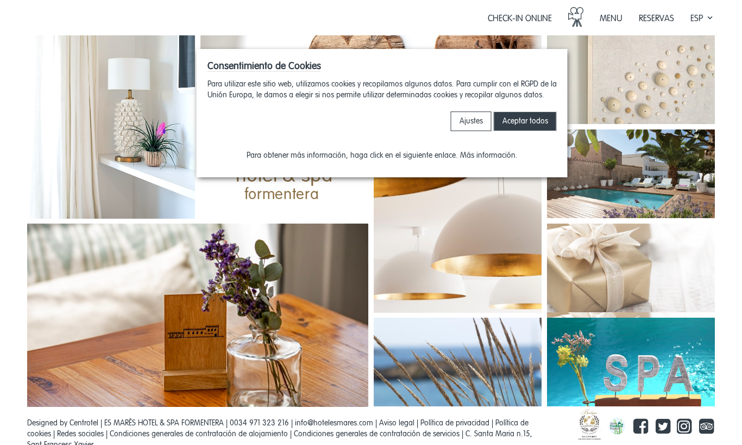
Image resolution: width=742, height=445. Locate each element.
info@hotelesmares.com (334, 423)
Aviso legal (396, 423)
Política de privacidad (454, 423)
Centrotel (84, 423)
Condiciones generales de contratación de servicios (377, 434)
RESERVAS (656, 19)
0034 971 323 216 (259, 423)
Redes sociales (80, 434)
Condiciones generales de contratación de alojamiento (199, 434)
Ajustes (471, 121)
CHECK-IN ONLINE (520, 19)
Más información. (489, 155)
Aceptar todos (525, 121)
